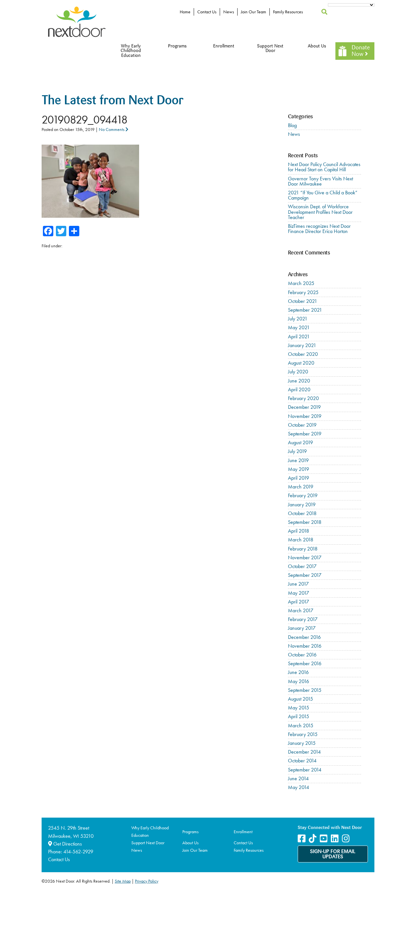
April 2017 (298, 601)
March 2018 (300, 539)
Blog (292, 125)
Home (185, 12)
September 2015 (304, 690)
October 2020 (303, 354)
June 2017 (298, 583)
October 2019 (302, 424)
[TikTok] (313, 838)
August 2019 (300, 442)
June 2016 (298, 672)
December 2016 (304, 637)
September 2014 (304, 769)
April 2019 (298, 477)
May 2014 (298, 787)
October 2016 (302, 654)
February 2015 (303, 734)
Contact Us (206, 12)
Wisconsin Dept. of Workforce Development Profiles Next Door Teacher (320, 211)
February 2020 (303, 398)
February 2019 (303, 495)
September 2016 (304, 663)
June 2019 (298, 460)
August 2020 (301, 362)
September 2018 (304, 522)
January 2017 (302, 628)
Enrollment (223, 46)
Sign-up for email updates (333, 854)
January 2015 (302, 743)
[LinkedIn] (335, 838)
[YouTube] (324, 838)
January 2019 (302, 504)
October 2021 (302, 301)
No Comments (112, 129)
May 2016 (298, 681)
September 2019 (304, 433)
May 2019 (298, 469)
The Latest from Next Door (112, 101)
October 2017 (302, 566)
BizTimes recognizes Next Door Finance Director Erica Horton (319, 229)
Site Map (123, 881)
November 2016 (304, 645)
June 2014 (298, 778)
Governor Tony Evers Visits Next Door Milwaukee (320, 181)
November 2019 (304, 416)
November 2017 (304, 557)
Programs (177, 46)
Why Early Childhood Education (131, 51)
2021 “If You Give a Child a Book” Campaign (323, 195)
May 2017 (298, 592)
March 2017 (300, 610)
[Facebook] (302, 838)
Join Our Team (253, 12)
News (228, 12)
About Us (317, 46)
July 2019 (297, 451)
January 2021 (302, 345)
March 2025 (301, 283)
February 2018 (303, 548)
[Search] (324, 12)
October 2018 (302, 513)
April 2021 (299, 336)
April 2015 (298, 716)
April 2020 (299, 389)
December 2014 (304, 751)
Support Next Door (270, 48)
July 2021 (297, 318)
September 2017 (304, 575)
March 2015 (300, 725)
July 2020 (298, 371)
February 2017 (303, 619)
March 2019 (300, 486)
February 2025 (303, 292)
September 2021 (305, 309)
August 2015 (300, 698)
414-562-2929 (78, 851)
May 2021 (299, 327)
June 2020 (299, 380)
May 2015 (298, 707)
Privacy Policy (146, 881)
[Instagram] (346, 838)
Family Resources (288, 12)
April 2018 (298, 530)
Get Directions (67, 843)
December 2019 (304, 407)
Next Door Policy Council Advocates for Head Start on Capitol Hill (324, 167)
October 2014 (302, 760)
